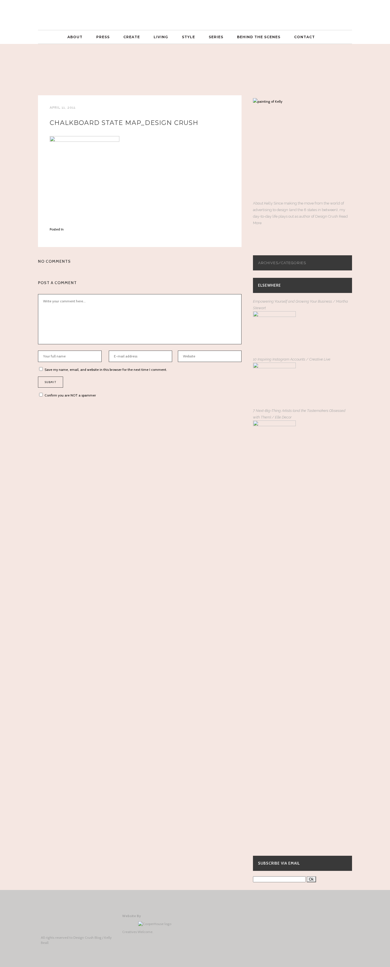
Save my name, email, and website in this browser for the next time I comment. (106, 369)
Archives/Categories (282, 263)
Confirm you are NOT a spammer (70, 395)
